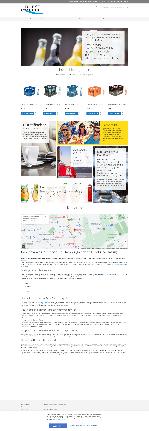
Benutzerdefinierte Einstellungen (83, 426)
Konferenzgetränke (85, 262)
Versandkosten (25, 404)
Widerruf (23, 407)
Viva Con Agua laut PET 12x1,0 (51, 104)
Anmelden (110, 2)
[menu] (74, 19)
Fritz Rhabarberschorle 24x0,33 (117, 104)
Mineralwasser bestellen (62, 264)
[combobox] (114, 7)
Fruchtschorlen (82, 276)
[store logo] (33, 10)
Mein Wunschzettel (97, 7)
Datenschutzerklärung (58, 419)
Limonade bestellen (43, 302)
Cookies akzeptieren (58, 425)
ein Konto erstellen (122, 2)
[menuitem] (23, 19)
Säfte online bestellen (108, 274)
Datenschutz (24, 409)
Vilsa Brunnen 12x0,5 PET (72, 104)
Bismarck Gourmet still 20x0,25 (30, 104)
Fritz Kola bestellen (46, 304)
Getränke (26, 346)
